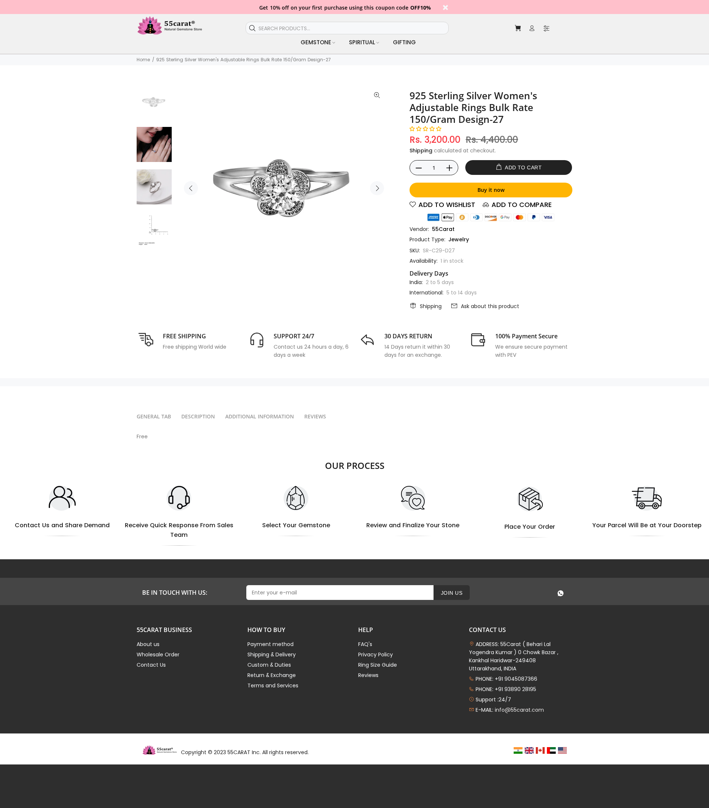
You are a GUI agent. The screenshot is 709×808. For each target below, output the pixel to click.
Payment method (270, 644)
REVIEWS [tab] (315, 416)
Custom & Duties (269, 665)
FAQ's (365, 644)
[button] (425, 128)
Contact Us (151, 665)
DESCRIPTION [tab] (198, 416)
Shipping (421, 150)
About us (148, 644)
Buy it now (490, 189)
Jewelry (458, 239)
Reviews (368, 675)
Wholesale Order (158, 654)
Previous (191, 188)
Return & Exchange (271, 675)
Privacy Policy (375, 654)
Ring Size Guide (377, 665)
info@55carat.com (519, 710)
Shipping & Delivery (271, 654)
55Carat (443, 229)
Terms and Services (272, 685)
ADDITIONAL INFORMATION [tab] (259, 416)
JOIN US (451, 593)
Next (377, 188)
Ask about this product (490, 306)
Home (143, 59)
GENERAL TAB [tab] (154, 416)
